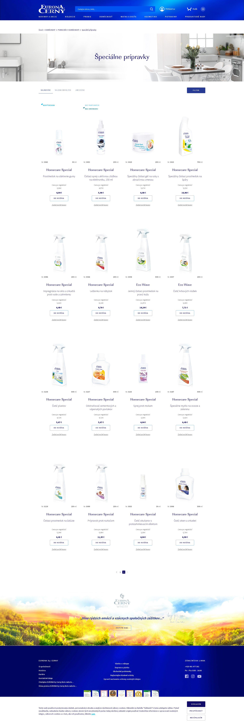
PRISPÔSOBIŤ (196, 711)
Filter (196, 90)
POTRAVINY (171, 17)
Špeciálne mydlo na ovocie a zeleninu (185, 407)
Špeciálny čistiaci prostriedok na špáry (185, 178)
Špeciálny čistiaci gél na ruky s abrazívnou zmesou (143, 178)
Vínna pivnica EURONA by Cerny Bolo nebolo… (58, 686)
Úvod (41, 30)
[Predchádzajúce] (116, 572)
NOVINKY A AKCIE (48, 17)
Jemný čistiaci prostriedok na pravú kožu (143, 292)
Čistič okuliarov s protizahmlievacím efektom (143, 522)
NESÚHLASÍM (196, 718)
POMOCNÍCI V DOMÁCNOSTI (68, 30)
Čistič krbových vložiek (185, 291)
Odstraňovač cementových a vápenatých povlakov (101, 407)
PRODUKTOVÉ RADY (195, 17)
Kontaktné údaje (46, 678)
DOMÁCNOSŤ (106, 17)
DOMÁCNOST (50, 30)
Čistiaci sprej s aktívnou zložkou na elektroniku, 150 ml (101, 178)
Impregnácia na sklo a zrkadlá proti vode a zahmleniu (59, 292)
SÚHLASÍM (196, 704)
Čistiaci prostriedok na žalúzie (58, 520)
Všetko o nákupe (122, 663)
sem (93, 714)
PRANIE (87, 17)
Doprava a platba (122, 667)
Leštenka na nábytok (101, 291)
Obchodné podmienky (122, 671)
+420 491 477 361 (192, 666)
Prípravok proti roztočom (101, 520)
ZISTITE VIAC (122, 628)
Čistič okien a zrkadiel (185, 520)
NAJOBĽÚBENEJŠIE (63, 90)
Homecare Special (59, 170)
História (42, 670)
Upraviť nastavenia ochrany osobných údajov (122, 679)
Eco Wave (143, 285)
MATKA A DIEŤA (128, 17)
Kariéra (42, 674)
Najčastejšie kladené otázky (122, 675)
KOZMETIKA (151, 17)
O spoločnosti (44, 666)
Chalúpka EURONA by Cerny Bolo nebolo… (56, 682)
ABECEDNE (80, 90)
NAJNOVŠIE (46, 90)
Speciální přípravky (89, 30)
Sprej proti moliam (142, 405)
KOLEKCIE (70, 17)
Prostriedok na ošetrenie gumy (59, 176)
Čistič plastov (59, 405)
